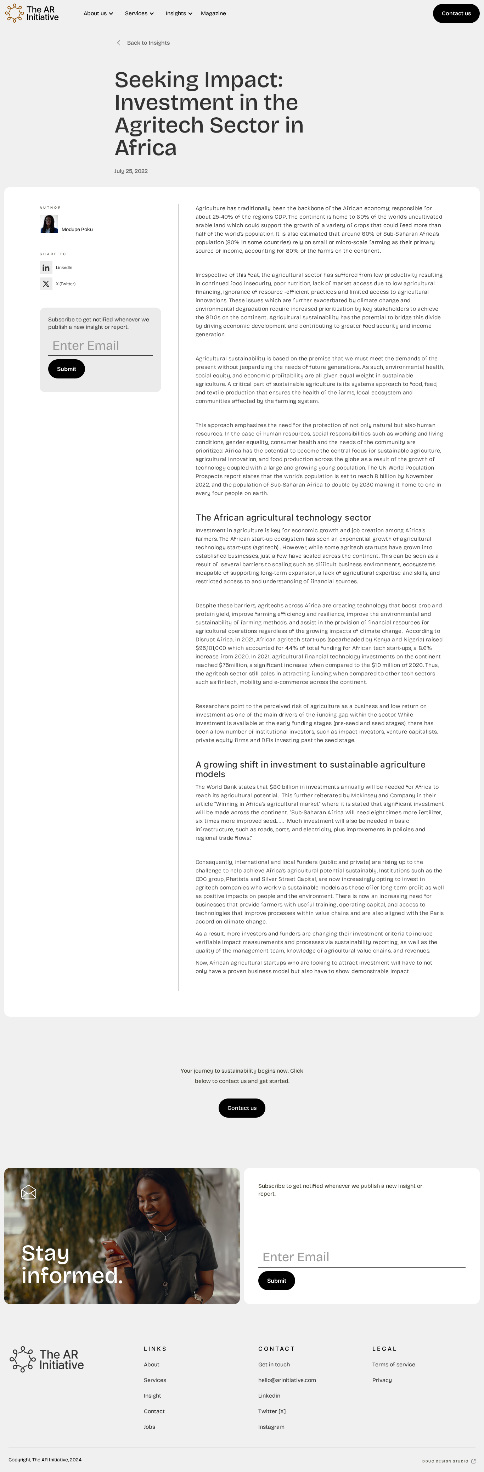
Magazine (213, 13)
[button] (98, 13)
